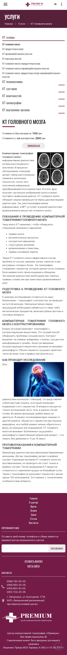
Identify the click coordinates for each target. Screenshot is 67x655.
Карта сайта (33, 566)
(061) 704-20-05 (16, 592)
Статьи (33, 519)
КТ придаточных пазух (12, 49)
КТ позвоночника (12, 82)
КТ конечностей (11, 96)
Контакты (33, 523)
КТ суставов (9, 89)
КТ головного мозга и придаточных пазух (21, 63)
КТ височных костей (11, 58)
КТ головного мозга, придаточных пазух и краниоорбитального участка (31, 74)
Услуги (21, 23)
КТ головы (8, 37)
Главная (9, 23)
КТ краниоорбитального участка (17, 53)
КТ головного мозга (11, 44)
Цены (33, 515)
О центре (33, 502)
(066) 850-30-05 (16, 585)
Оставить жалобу (34, 561)
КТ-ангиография (11, 103)
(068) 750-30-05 (16, 581)
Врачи (33, 506)
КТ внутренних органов (16, 110)
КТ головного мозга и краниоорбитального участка (25, 68)
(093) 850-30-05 (16, 588)
